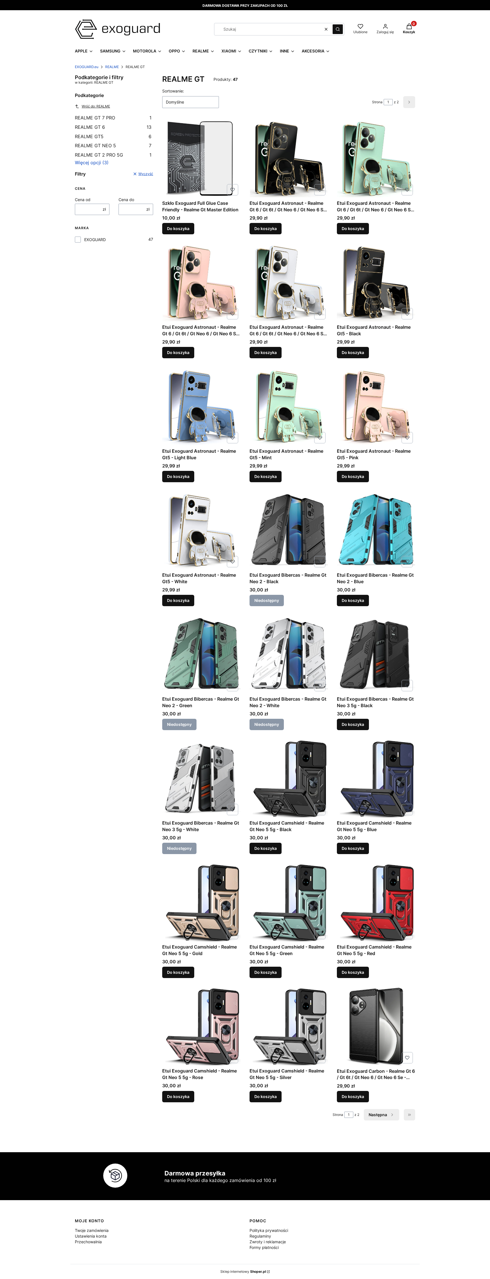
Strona (377, 102)
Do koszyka (178, 228)
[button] (338, 29)
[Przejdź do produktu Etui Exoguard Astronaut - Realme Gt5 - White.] (201, 530)
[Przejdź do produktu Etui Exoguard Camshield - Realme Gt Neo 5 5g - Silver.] (289, 1026)
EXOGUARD (95, 239)
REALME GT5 (113, 136)
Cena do (126, 199)
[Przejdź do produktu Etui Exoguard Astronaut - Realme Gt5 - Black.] (376, 282)
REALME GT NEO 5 (113, 145)
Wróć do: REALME (96, 106)
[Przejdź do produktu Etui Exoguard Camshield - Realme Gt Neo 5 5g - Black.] (289, 778)
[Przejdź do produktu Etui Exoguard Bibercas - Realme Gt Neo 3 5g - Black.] (376, 654)
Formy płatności (264, 1247)
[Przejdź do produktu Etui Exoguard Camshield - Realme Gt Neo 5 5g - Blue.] (376, 778)
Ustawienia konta (91, 1236)
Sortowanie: (173, 91)
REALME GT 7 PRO (113, 118)
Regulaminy (260, 1236)
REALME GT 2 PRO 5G (113, 155)
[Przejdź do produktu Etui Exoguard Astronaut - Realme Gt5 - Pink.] (376, 406)
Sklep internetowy (243, 1271)
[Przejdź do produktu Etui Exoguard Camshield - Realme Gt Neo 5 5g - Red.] (376, 902)
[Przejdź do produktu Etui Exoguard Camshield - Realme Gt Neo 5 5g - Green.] (289, 902)
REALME (112, 67)
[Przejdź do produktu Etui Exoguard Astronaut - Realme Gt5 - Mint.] (289, 406)
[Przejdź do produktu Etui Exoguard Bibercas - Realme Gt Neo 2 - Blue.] (376, 530)
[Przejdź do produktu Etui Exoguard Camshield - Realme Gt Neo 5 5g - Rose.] (201, 1026)
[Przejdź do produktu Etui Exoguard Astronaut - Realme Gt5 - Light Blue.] (201, 406)
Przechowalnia (88, 1241)
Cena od (82, 199)
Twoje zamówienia (92, 1230)
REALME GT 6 (113, 127)
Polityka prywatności (269, 1230)
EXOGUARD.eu (86, 67)
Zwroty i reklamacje (268, 1241)
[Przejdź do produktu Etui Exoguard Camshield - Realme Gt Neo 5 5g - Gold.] (201, 902)
